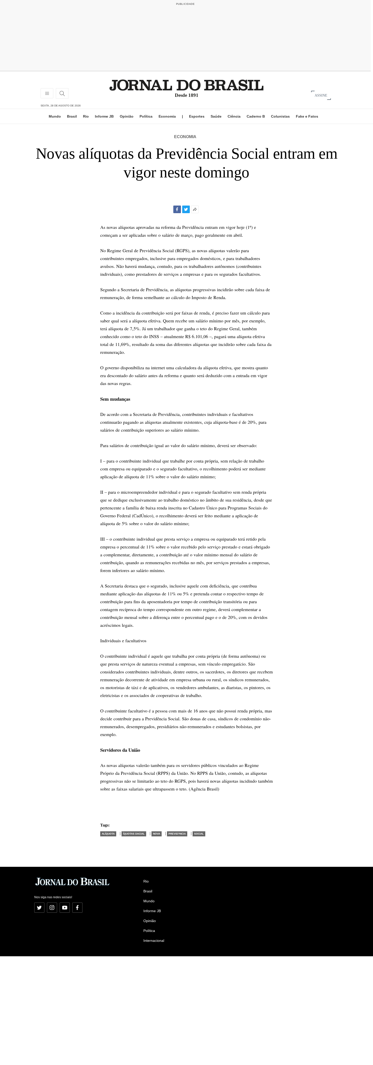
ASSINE (321, 95)
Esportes (197, 116)
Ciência (234, 116)
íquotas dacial (134, 833)
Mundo (55, 116)
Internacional (153, 941)
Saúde (216, 116)
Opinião (126, 116)
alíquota (108, 833)
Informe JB (104, 116)
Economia (167, 116)
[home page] (186, 85)
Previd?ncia (177, 833)
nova (156, 833)
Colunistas (280, 116)
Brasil (72, 116)
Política (146, 116)
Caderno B (256, 116)
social (199, 833)
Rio (86, 116)
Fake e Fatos (307, 116)
